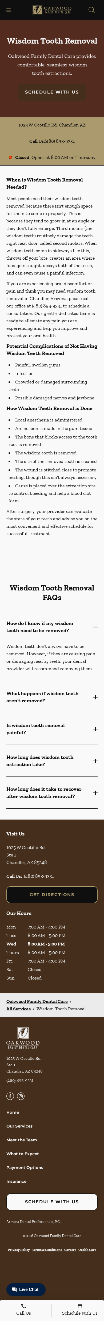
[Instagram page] (21, 1096)
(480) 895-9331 (60, 141)
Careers (70, 1250)
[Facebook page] (10, 1096)
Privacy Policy (19, 1250)
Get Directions (52, 894)
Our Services (19, 1126)
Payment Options (24, 1167)
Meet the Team (21, 1139)
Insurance (16, 1181)
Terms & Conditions (47, 1250)
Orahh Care (87, 1250)
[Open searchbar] (92, 10)
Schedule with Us (52, 92)
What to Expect (22, 1153)
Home (12, 1112)
